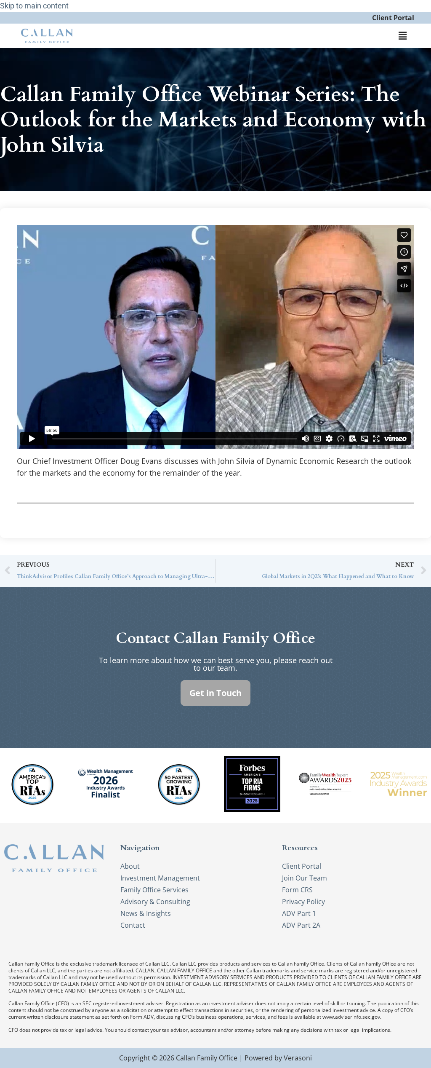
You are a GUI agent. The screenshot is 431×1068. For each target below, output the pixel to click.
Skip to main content (34, 5)
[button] (403, 36)
